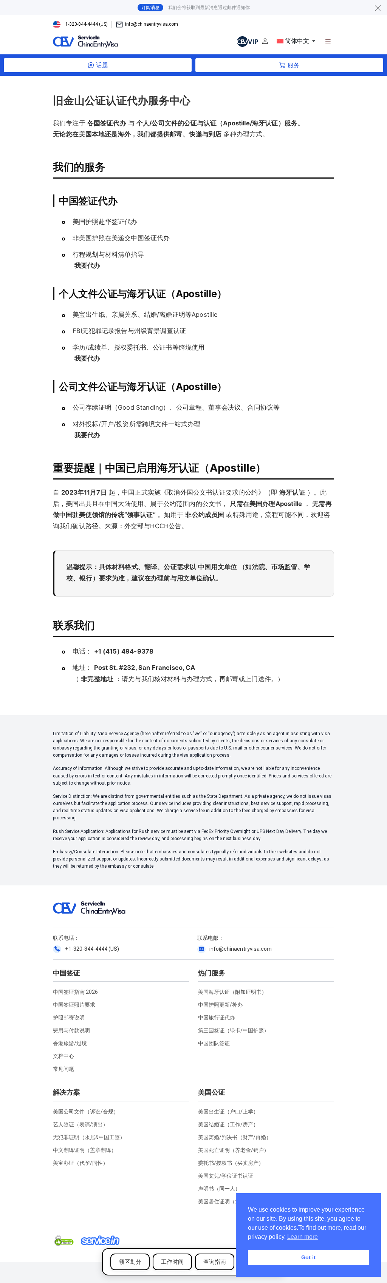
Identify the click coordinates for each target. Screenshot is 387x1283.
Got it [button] (308, 1257)
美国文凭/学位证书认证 (225, 1176)
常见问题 (63, 1069)
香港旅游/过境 (70, 1043)
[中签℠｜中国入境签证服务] (123, 41)
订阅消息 (150, 7)
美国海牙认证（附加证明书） (232, 992)
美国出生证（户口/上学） (228, 1112)
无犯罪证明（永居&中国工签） (89, 1137)
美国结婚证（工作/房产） (228, 1124)
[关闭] (378, 8)
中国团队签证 (214, 1043)
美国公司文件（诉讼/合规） (86, 1112)
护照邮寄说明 (69, 1018)
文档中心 (63, 1056)
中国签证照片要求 (74, 1005)
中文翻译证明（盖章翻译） (84, 1150)
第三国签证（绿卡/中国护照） (233, 1030)
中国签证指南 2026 (75, 992)
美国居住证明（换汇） (224, 1201)
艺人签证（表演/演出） (80, 1124)
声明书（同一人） (219, 1189)
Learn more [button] (302, 1237)
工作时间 (172, 1261)
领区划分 (130, 1261)
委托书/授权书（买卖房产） (231, 1163)
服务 (294, 65)
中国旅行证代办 (216, 1018)
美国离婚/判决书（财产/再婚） (234, 1137)
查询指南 (214, 1261)
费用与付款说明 (71, 1030)
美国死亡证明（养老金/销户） (233, 1150)
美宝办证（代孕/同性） (80, 1163)
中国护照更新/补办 (220, 1005)
